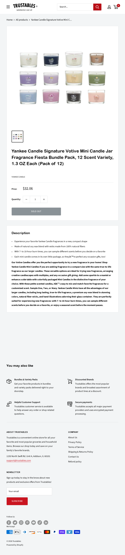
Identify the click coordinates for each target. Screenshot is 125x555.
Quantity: (16, 199)
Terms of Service (76, 447)
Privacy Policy (75, 442)
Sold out (36, 211)
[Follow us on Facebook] (9, 522)
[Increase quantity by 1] (44, 199)
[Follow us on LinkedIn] (46, 522)
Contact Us (73, 456)
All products (22, 20)
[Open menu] (8, 7)
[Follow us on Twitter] (15, 522)
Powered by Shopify (15, 545)
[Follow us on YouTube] (33, 522)
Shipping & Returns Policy (80, 452)
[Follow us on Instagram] (21, 522)
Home (10, 20)
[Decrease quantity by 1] (26, 199)
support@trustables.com (19, 460)
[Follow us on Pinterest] (27, 522)
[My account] (109, 7)
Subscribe (17, 501)
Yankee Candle (18, 177)
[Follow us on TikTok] (39, 522)
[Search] (97, 7)
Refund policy (75, 461)
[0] (116, 7)
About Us (72, 437)
